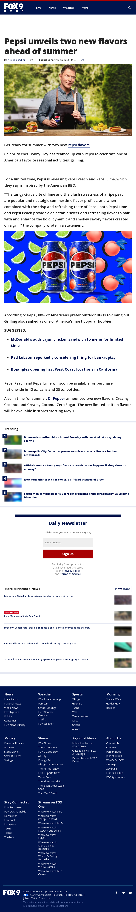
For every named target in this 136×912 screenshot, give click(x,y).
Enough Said (45, 760)
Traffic (42, 719)
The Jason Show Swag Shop (51, 787)
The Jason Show (47, 747)
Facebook (10, 820)
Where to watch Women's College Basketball (48, 856)
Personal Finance (14, 743)
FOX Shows (44, 743)
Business (9, 747)
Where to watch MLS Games (50, 872)
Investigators (11, 712)
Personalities (113, 751)
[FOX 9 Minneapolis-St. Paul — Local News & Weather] (16, 7)
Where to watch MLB (50, 823)
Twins (75, 707)
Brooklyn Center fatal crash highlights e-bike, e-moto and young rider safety (47, 627)
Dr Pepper (56, 398)
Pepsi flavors (79, 145)
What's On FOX (115, 760)
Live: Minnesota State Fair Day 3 (22, 616)
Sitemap (111, 764)
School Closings (47, 707)
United (76, 724)
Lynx (75, 720)
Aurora (76, 729)
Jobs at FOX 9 (114, 756)
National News (12, 703)
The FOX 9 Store (47, 793)
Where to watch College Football (47, 817)
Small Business (12, 756)
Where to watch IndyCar (47, 836)
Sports (77, 694)
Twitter (8, 828)
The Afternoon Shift (49, 781)
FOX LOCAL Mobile (15, 811)
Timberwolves (80, 716)
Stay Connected (16, 802)
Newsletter (10, 815)
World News (11, 707)
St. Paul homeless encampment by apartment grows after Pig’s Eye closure (46, 659)
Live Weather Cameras (45, 713)
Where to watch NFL (50, 811)
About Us (113, 738)
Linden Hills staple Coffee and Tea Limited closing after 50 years (40, 643)
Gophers (77, 703)
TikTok (8, 832)
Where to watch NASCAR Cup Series (49, 829)
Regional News (84, 738)
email (130, 893)
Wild (74, 712)
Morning (113, 694)
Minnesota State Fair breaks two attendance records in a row (38, 596)
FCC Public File (114, 773)
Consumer (10, 720)
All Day (42, 756)
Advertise (111, 768)
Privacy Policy (72, 570)
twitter (123, 893)
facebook (117, 893)
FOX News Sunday (14, 724)
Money (9, 738)
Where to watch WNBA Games (47, 865)
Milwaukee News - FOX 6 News (82, 744)
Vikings (76, 699)
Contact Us (112, 743)
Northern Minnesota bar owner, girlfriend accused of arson (64, 479)
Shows (43, 738)
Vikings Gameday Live (50, 764)
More (85, 7)
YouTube (9, 837)
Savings (8, 760)
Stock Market (11, 751)
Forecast (43, 703)
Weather (45, 694)
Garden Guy (113, 703)
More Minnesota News (22, 589)
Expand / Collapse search (130, 8)
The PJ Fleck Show (48, 768)
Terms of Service (70, 574)
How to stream (13, 807)
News (8, 694)
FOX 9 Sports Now (49, 773)
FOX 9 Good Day (48, 751)
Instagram (10, 824)
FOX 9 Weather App (49, 699)
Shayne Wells (113, 699)
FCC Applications (115, 777)
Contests (111, 747)
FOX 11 (32, 59)
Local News (11, 699)
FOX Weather (45, 723)
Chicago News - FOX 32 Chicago (84, 752)
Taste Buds (44, 777)
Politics (8, 716)
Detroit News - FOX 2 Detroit (84, 759)
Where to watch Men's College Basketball (47, 845)
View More (122, 589)
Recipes (110, 707)
